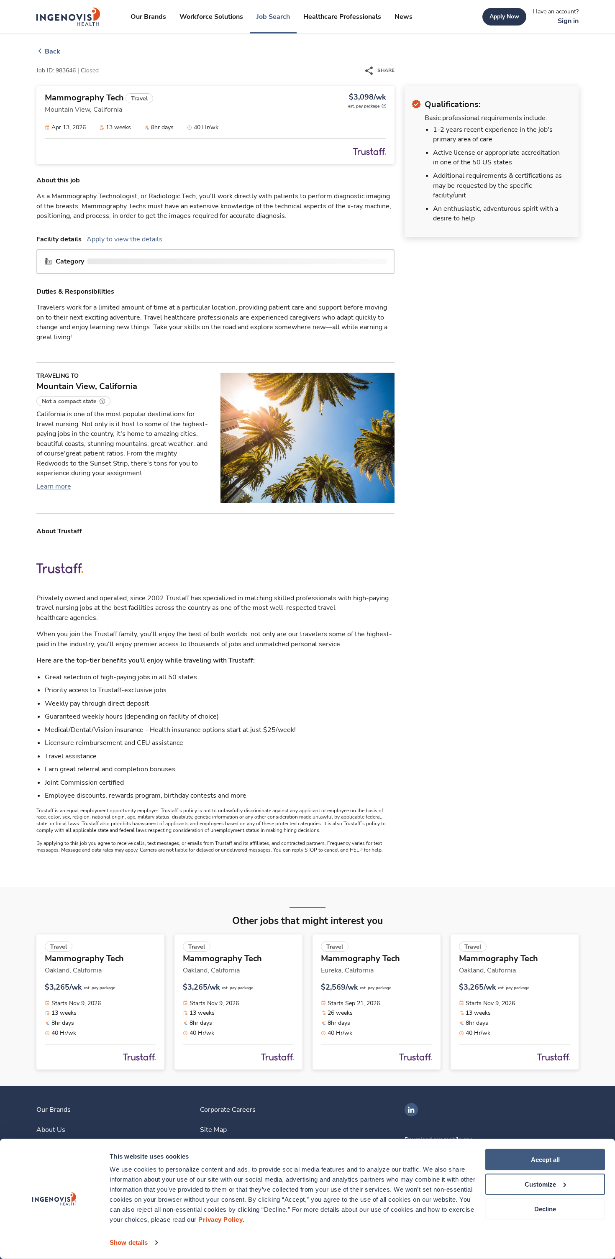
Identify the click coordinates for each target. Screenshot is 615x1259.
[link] (68, 17)
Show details (129, 1242)
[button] (73, 401)
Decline (545, 1208)
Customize (540, 1184)
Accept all (545, 1159)
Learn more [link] (53, 486)
